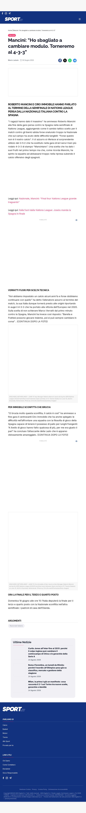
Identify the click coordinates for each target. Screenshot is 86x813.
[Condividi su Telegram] (75, 60)
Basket (5, 729)
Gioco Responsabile (10, 773)
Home (10, 30)
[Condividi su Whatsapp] (70, 60)
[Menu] (79, 19)
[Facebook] (3, 13)
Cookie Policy (42, 789)
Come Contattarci (9, 765)
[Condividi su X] (65, 60)
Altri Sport (6, 741)
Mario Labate (13, 60)
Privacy (34, 789)
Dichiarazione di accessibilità (58, 789)
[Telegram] (10, 13)
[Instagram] (6, 13)
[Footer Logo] (43, 709)
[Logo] (14, 19)
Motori (5, 733)
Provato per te (8, 745)
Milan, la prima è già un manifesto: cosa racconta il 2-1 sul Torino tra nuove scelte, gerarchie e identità (48, 684)
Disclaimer (6, 769)
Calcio (12, 35)
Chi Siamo (6, 761)
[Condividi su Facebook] (60, 60)
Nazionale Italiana (16, 626)
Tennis (5, 737)
